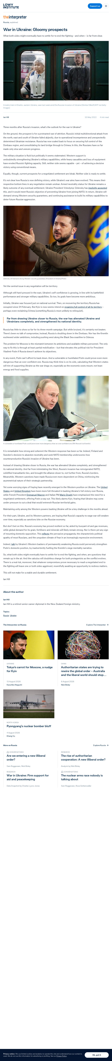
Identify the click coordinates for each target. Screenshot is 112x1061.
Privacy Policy (61, 1056)
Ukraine (13, 615)
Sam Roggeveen (13, 766)
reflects (45, 533)
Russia (6, 22)
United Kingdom (22, 491)
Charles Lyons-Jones (31, 786)
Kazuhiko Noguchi (14, 685)
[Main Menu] (106, 6)
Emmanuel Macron (36, 494)
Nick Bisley (65, 685)
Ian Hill (6, 117)
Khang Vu (11, 736)
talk (13, 544)
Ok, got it (96, 1055)
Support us (95, 6)
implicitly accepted (97, 188)
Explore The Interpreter (96, 625)
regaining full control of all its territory (83, 307)
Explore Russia (99, 745)
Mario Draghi (66, 494)
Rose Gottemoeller (83, 786)
